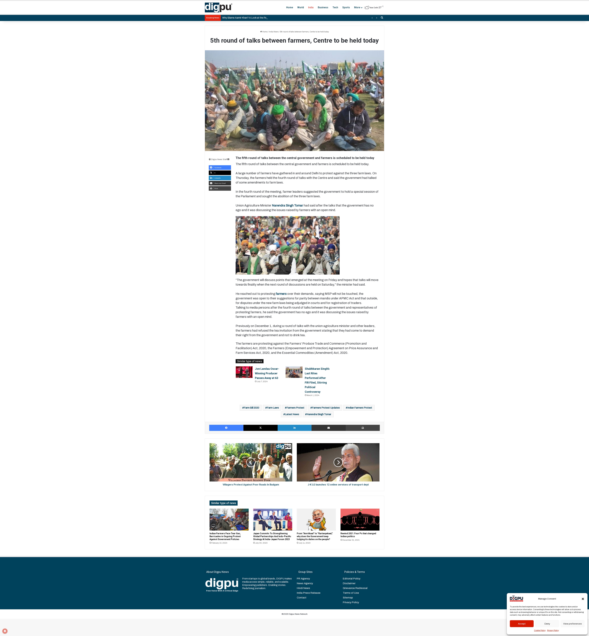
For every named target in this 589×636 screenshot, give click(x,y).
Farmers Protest (295, 407)
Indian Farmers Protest (359, 407)
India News (273, 32)
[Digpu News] (218, 7)
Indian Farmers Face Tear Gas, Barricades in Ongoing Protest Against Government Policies (225, 536)
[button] (582, 598)
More (357, 7)
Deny (547, 624)
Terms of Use (351, 592)
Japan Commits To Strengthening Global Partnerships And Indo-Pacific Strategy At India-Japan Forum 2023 (272, 536)
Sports (346, 7)
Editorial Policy (351, 578)
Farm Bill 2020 (251, 407)
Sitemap (348, 597)
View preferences (572, 624)
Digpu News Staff (219, 159)
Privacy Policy (553, 630)
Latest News (292, 414)
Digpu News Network (298, 614)
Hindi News (303, 588)
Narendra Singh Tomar (319, 414)
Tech (335, 7)
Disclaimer (349, 583)
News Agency (305, 583)
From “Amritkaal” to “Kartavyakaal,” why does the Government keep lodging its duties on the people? (315, 536)
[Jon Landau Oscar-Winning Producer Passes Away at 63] (244, 372)
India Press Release (308, 592)
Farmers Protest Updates (326, 407)
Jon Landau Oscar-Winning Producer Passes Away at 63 (267, 373)
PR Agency (303, 578)
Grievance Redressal (355, 588)
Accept (522, 624)
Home (289, 7)
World (300, 7)
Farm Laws (273, 407)
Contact (301, 597)
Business (323, 7)
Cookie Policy (540, 630)
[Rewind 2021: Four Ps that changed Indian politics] (360, 520)
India (311, 7)
